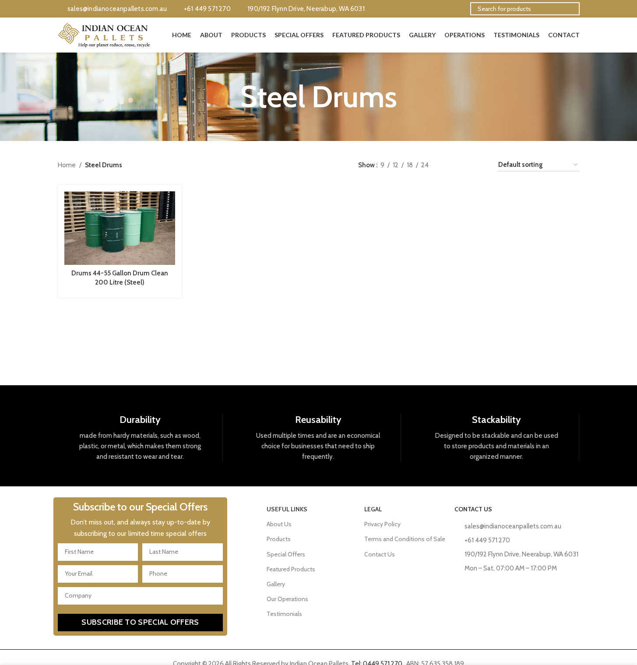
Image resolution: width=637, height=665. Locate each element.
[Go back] (229, 97)
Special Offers (286, 554)
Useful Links (287, 509)
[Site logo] (104, 35)
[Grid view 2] (449, 165)
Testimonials (284, 614)
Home (67, 165)
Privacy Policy (382, 524)
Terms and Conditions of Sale (404, 539)
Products (279, 539)
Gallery (276, 584)
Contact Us (379, 554)
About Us (279, 524)
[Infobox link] (140, 438)
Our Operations (287, 599)
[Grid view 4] (479, 165)
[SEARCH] (570, 8)
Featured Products (291, 569)
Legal (373, 509)
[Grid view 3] (464, 165)
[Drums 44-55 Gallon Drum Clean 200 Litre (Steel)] (119, 228)
